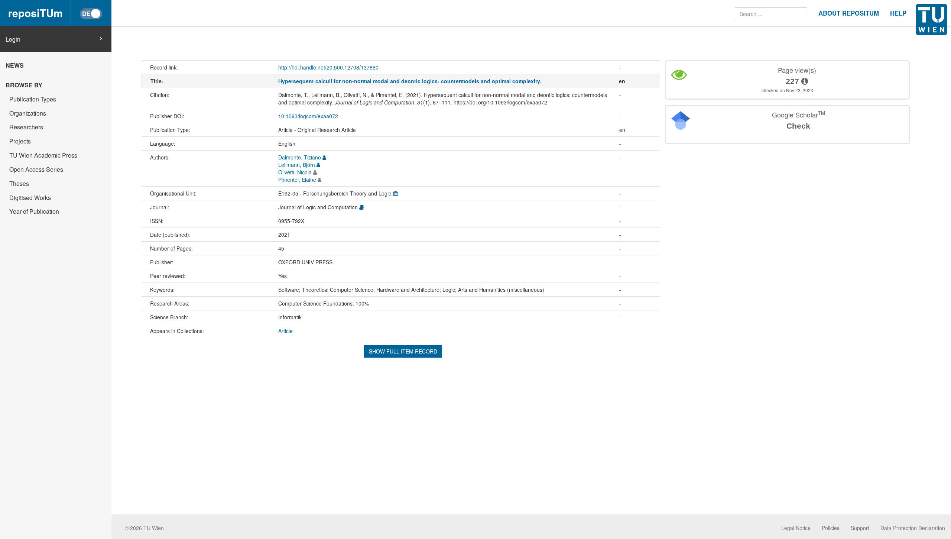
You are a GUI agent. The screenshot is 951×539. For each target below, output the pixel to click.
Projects (20, 141)
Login (13, 39)
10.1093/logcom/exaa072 (308, 116)
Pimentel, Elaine (297, 179)
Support (860, 528)
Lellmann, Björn (296, 164)
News (15, 65)
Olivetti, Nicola (295, 172)
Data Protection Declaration (912, 528)
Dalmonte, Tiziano (299, 157)
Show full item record (403, 351)
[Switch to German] (91, 13)
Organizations (27, 113)
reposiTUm (35, 12)
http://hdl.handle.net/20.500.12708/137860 (328, 67)
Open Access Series (36, 169)
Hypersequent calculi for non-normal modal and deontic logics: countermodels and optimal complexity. (409, 81)
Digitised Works (30, 197)
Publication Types (32, 99)
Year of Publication (34, 211)
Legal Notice (796, 528)
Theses (19, 183)
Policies (831, 528)
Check (798, 126)
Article (285, 331)
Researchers (26, 127)
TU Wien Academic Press (43, 155)
